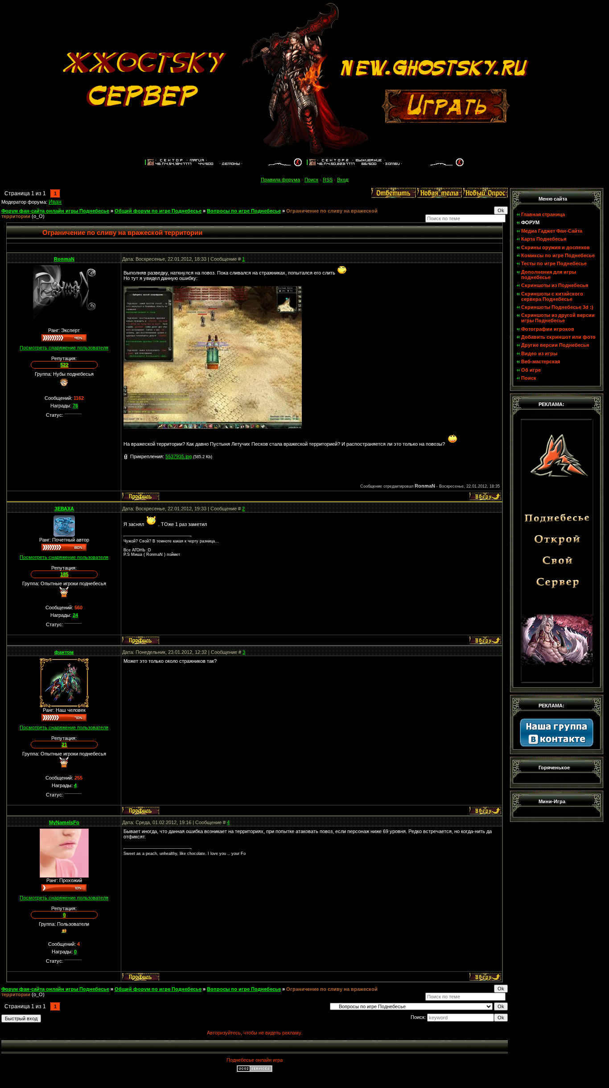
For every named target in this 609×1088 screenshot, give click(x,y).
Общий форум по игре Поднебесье (158, 210)
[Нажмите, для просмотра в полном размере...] (212, 427)
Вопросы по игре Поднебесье (244, 210)
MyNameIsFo (64, 822)
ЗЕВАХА (64, 508)
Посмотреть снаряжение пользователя (64, 347)
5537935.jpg (178, 456)
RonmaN (64, 259)
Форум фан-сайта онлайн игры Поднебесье (55, 210)
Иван (55, 202)
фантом (64, 652)
